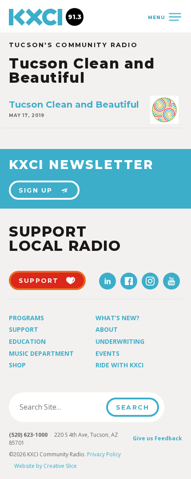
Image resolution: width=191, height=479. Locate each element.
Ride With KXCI (119, 365)
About (107, 329)
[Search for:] (60, 407)
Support (23, 329)
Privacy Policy (104, 454)
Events (107, 353)
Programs (26, 318)
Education (27, 341)
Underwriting (120, 341)
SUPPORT (39, 281)
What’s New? (117, 318)
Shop (17, 365)
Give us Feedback (157, 438)
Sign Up (36, 190)
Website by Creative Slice (45, 466)
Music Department (41, 353)
